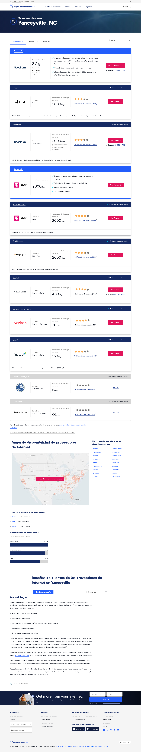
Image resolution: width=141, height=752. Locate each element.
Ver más (116, 387)
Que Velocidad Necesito (78, 719)
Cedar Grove (117, 449)
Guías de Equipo (45, 719)
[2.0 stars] (78, 99)
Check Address (113, 66)
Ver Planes (113, 102)
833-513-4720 (119, 145)
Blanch (95, 449)
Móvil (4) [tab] (46, 42)
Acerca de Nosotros (108, 716)
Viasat (15, 340)
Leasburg (96, 459)
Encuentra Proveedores (52, 7)
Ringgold (96, 473)
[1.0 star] (75, 99)
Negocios (88, 7)
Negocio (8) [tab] (33, 42)
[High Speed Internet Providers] (22, 6)
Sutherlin (115, 459)
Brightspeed (18, 241)
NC (17, 684)
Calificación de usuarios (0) (85, 390)
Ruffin (95, 463)
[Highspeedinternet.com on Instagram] (111, 730)
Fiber (14, 527)
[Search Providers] (30, 724)
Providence (97, 452)
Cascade (115, 470)
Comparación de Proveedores (49, 716)
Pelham (95, 456)
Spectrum (17, 124)
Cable (14, 517)
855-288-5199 (119, 294)
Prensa (105, 726)
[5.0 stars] (87, 99)
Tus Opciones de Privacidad (100, 746)
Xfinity (15, 88)
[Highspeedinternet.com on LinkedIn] (118, 730)
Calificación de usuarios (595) (85, 220)
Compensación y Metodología (63, 746)
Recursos (77, 7)
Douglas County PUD (21, 377)
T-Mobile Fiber (19, 204)
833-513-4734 (119, 70)
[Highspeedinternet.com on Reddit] (115, 730)
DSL (13, 522)
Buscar (126, 7)
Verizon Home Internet (22, 309)
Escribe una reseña (43, 592)
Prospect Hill (97, 466)
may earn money (16, 1)
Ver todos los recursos (47, 726)
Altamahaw (116, 452)
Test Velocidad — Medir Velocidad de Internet (84, 716)
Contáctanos (106, 723)
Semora (95, 477)
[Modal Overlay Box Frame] (70, 698)
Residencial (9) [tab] (18, 42)
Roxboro (115, 473)
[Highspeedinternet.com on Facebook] (104, 730)
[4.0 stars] (84, 99)
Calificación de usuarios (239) (85, 257)
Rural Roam (17, 401)
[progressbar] (29, 545)
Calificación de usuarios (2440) (85, 104)
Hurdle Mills (116, 456)
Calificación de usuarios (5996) (85, 144)
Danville (95, 470)
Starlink (16, 278)
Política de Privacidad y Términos (81, 746)
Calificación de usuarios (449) (85, 356)
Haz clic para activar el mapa (50, 479)
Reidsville (115, 463)
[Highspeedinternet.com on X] (108, 730)
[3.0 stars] (81, 99)
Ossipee (115, 466)
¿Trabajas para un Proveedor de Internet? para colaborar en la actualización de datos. (42, 432)
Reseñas (67, 7)
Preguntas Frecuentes (47, 723)
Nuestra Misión (107, 719)
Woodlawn (116, 477)
